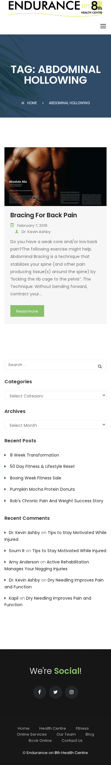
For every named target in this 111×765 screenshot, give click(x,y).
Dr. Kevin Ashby (36, 232)
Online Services (32, 734)
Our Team (66, 734)
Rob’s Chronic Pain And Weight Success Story (56, 501)
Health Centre (52, 728)
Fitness (82, 728)
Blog (90, 734)
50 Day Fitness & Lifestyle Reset (42, 466)
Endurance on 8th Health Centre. (58, 753)
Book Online (40, 740)
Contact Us (72, 740)
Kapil (13, 598)
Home (32, 102)
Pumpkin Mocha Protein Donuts (42, 489)
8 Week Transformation (34, 455)
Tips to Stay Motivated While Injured (69, 551)
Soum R (17, 551)
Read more (27, 311)
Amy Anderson (24, 562)
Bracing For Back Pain (43, 215)
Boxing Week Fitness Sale (35, 478)
